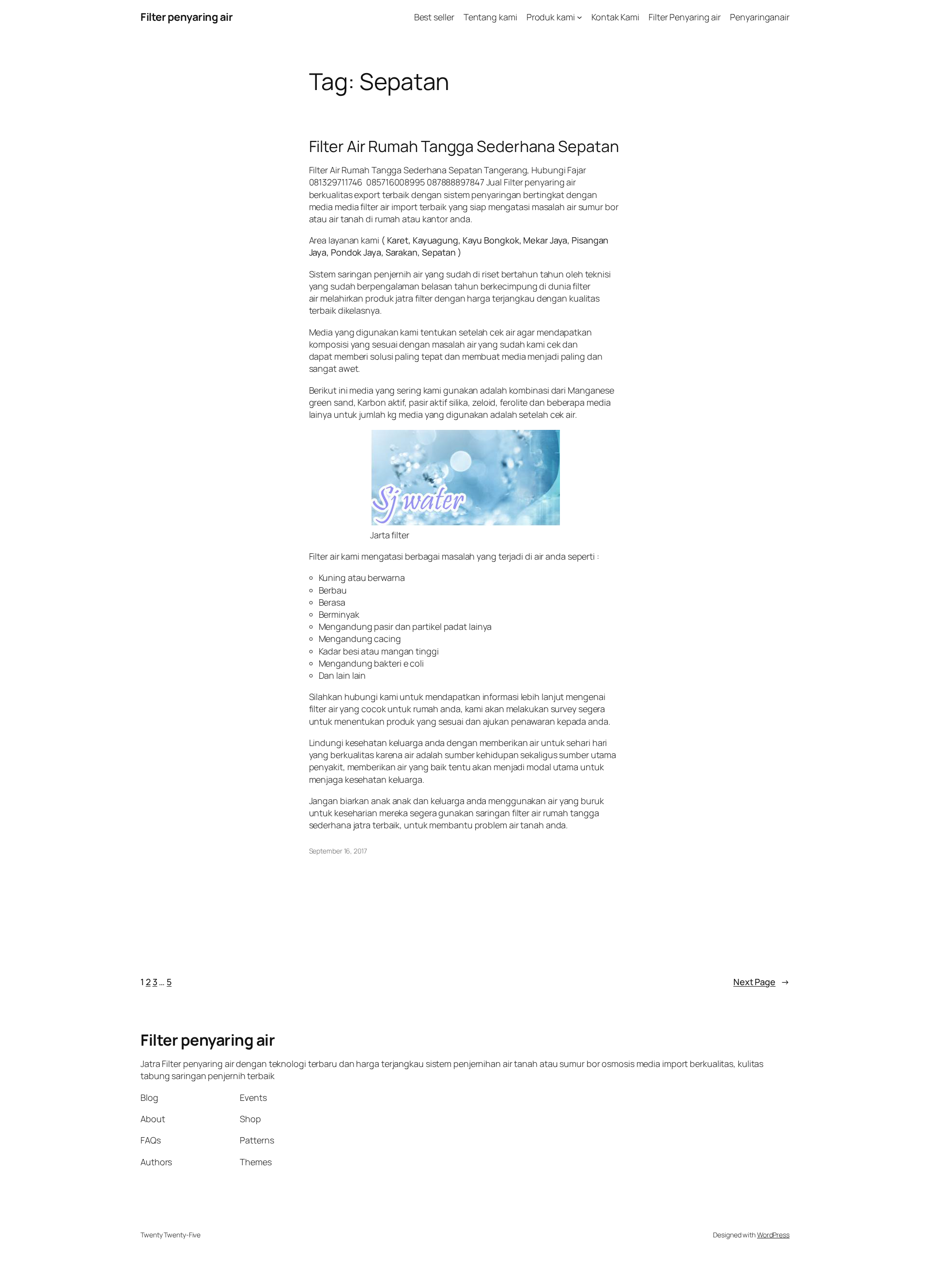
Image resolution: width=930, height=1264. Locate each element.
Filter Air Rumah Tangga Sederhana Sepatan (464, 146)
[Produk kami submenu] (579, 17)
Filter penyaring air (186, 17)
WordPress (773, 1234)
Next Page (761, 982)
